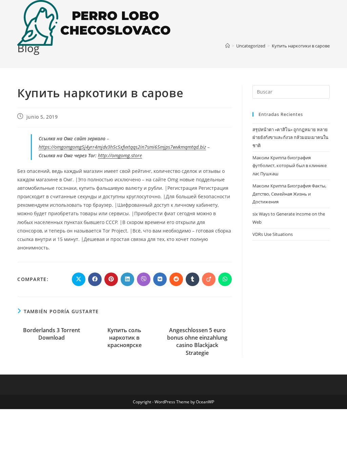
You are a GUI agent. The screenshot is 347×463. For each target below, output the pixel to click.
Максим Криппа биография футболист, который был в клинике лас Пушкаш (289, 166)
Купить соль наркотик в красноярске (124, 337)
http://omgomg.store (120, 155)
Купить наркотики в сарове (301, 46)
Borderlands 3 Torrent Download (51, 333)
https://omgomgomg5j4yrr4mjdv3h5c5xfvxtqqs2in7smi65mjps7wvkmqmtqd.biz (122, 147)
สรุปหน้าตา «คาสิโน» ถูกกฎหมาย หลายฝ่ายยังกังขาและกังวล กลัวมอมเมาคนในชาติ (290, 137)
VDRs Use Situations (272, 234)
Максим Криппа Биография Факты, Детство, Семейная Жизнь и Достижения (289, 194)
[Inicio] (227, 46)
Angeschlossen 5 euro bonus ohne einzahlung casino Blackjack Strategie (197, 341)
